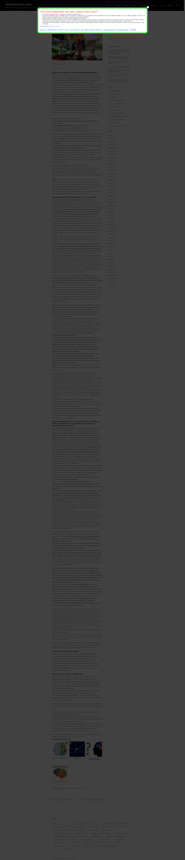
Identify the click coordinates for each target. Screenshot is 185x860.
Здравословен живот (54, 26)
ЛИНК (133, 29)
